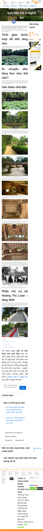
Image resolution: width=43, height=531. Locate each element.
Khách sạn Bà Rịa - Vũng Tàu (11, 471)
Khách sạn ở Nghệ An (17, 377)
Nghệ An (24, 21)
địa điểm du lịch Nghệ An (14, 433)
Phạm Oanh (17, 21)
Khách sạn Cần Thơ (10, 472)
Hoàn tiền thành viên (4, 482)
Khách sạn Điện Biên (30, 472)
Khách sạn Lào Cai (23, 473)
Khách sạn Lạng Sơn (17, 473)
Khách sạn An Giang (3, 471)
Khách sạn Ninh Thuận (4, 474)
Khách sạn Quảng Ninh (37, 474)
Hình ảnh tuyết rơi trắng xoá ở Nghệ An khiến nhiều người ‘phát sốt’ (15, 409)
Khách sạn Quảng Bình (17, 474)
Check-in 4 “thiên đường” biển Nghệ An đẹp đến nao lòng (15, 420)
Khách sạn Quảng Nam (24, 474)
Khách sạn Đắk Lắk (23, 472)
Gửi (22, 388)
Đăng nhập (39, 0)
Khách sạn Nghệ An (30, 473)
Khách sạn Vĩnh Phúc (3, 475)
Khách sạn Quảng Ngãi (30, 474)
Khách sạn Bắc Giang (17, 471)
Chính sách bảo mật (4, 479)
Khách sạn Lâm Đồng (10, 473)
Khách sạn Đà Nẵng (17, 472)
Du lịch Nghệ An (11, 436)
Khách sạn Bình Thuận (4, 472)
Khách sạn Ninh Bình (36, 473)
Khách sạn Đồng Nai (36, 472)
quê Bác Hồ (20, 440)
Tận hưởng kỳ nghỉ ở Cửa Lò (7, 344)
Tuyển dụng (3, 481)
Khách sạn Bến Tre (23, 471)
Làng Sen (9, 440)
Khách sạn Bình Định (30, 471)
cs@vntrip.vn (28, 522)
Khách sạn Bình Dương (37, 471)
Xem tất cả (37, 448)
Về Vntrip (2, 477)
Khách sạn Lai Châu (3, 473)
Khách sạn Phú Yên (10, 474)
